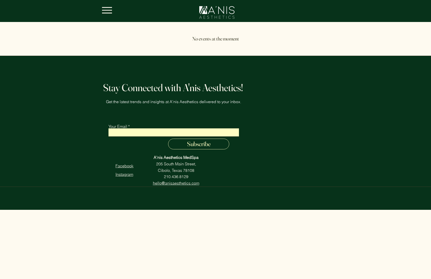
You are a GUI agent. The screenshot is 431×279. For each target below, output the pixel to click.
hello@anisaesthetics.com (176, 183)
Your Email (117, 126)
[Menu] (106, 10)
